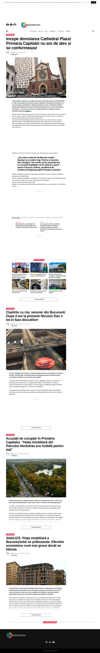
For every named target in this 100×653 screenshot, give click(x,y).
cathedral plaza (40, 217)
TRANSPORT (52, 31)
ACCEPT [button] (93, 2)
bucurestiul (31, 217)
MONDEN (68, 31)
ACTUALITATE (33, 31)
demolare (49, 217)
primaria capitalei (58, 217)
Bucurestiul (15, 54)
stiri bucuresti (17, 218)
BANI (46, 31)
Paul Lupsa (14, 325)
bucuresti (24, 217)
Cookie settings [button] (85, 2)
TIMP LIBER (60, 31)
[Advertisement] (50, 10)
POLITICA (40, 31)
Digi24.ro (28, 111)
